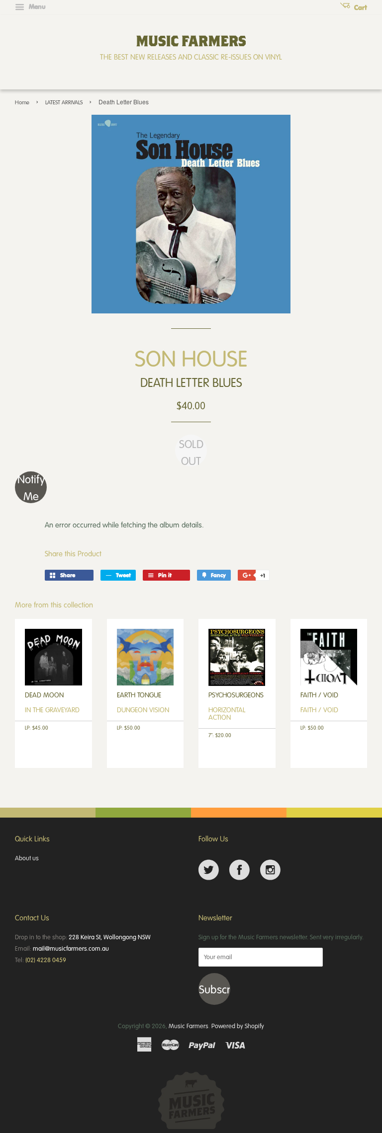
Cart (359, 7)
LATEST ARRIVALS (64, 102)
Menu (36, 6)
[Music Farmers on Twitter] (208, 870)
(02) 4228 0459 (45, 959)
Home (22, 102)
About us (27, 857)
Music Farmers (188, 1025)
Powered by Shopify (237, 1025)
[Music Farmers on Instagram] (270, 870)
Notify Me (31, 487)
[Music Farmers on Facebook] (239, 870)
